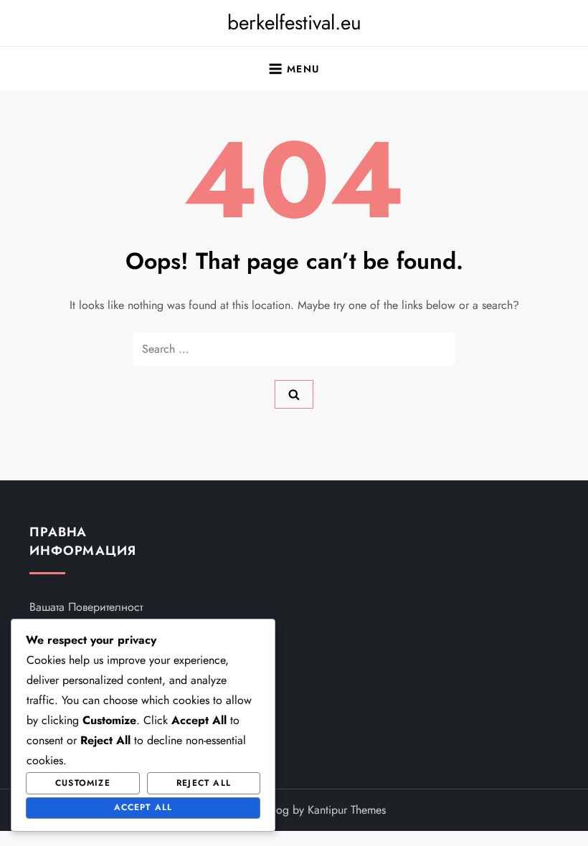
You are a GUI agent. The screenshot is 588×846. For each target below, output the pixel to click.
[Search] (294, 394)
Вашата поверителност (86, 607)
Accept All (143, 807)
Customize (82, 782)
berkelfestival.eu (294, 22)
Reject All (203, 782)
